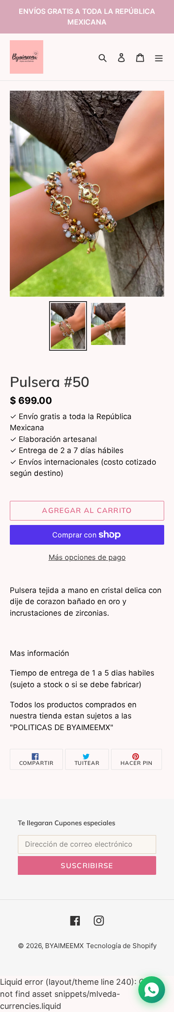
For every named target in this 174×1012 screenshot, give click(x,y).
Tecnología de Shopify (121, 945)
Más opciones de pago (87, 557)
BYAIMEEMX (64, 945)
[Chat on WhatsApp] (151, 989)
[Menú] (158, 56)
